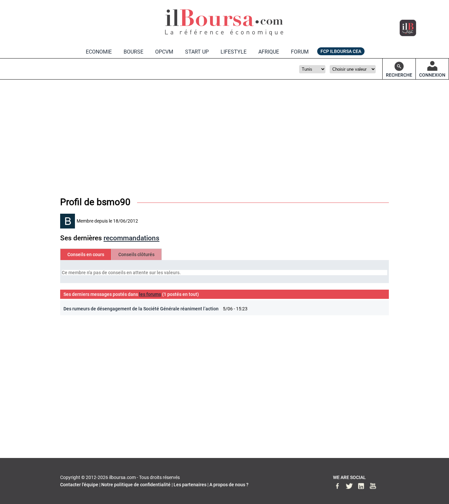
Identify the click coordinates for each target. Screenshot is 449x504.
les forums (150, 294)
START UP (197, 52)
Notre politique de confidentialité (136, 484)
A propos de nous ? (228, 484)
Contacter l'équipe (79, 484)
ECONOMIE (99, 52)
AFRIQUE (268, 52)
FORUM (300, 52)
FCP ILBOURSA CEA (340, 51)
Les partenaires (190, 484)
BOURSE (133, 52)
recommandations (131, 238)
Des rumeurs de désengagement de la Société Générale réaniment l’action (141, 308)
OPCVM (164, 52)
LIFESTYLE (234, 52)
